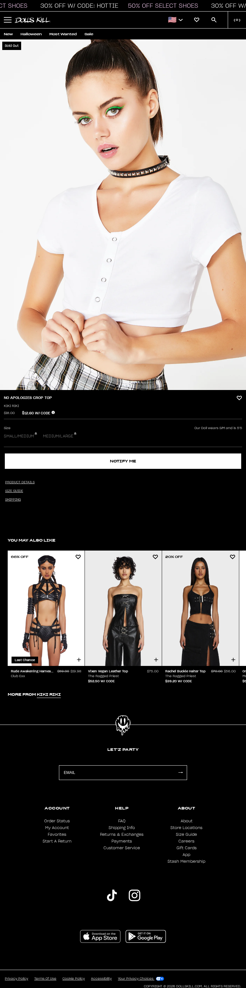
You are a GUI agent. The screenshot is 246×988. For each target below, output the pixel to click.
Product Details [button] (20, 482)
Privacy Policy (16, 978)
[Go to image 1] (116, 386)
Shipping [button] (13, 499)
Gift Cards (186, 848)
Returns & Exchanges (122, 834)
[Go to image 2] (119, 386)
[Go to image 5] (130, 386)
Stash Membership (186, 861)
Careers (186, 841)
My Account (57, 828)
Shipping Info (122, 828)
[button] (77, 6)
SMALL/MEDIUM (19, 436)
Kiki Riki (11, 406)
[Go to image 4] (126, 386)
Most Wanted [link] (63, 34)
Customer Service (121, 848)
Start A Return (57, 841)
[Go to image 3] (123, 386)
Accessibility (101, 978)
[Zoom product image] (123, 214)
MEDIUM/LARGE (58, 436)
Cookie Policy (73, 978)
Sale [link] (89, 34)
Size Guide (186, 834)
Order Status (57, 821)
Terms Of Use (45, 978)
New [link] (8, 34)
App (186, 855)
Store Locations (186, 828)
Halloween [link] (31, 34)
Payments (121, 841)
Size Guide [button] (14, 491)
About (187, 821)
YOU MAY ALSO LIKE (31, 540)
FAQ (122, 821)
